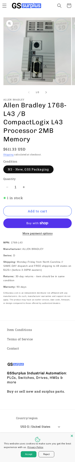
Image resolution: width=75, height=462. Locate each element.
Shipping (8, 154)
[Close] (72, 436)
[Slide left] (29, 92)
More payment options (37, 233)
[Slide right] (46, 92)
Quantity (9, 179)
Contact (13, 348)
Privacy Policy (36, 447)
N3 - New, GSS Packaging (28, 169)
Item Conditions (19, 330)
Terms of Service (20, 339)
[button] (59, 5)
